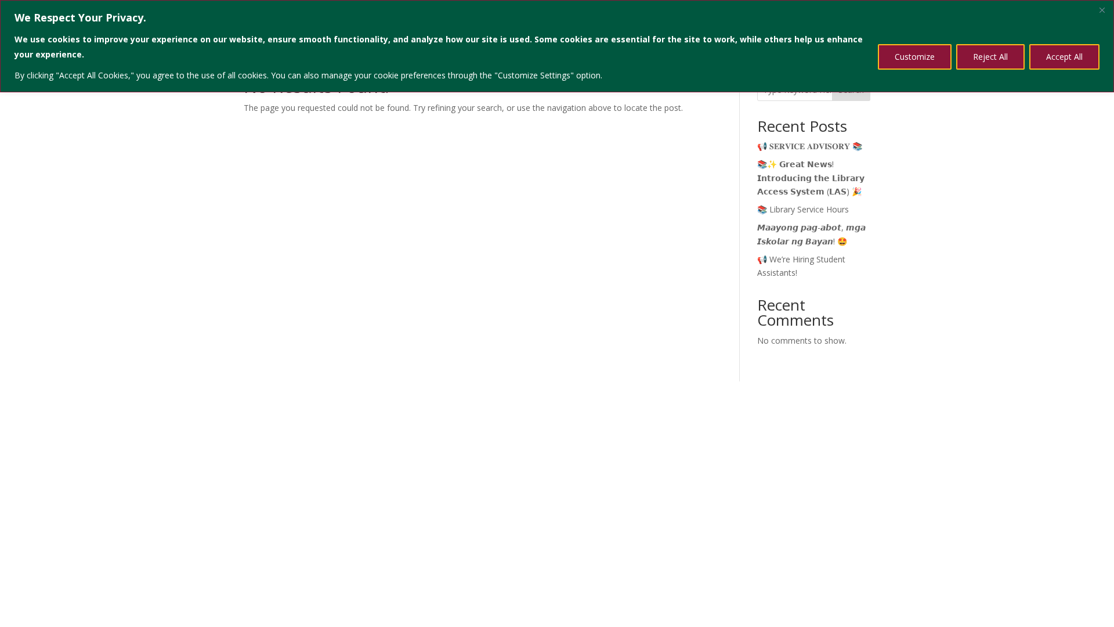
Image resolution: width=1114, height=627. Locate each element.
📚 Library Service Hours (803, 209)
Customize (915, 56)
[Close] (1102, 10)
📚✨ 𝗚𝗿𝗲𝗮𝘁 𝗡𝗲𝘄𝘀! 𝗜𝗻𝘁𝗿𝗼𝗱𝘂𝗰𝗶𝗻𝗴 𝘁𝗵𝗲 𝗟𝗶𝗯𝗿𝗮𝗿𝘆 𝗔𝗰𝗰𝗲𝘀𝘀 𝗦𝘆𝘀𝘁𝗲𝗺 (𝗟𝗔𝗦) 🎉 (811, 177)
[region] (557, 46)
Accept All (1064, 56)
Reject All (990, 56)
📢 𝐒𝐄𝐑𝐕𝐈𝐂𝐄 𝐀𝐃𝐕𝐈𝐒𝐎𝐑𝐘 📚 (809, 146)
